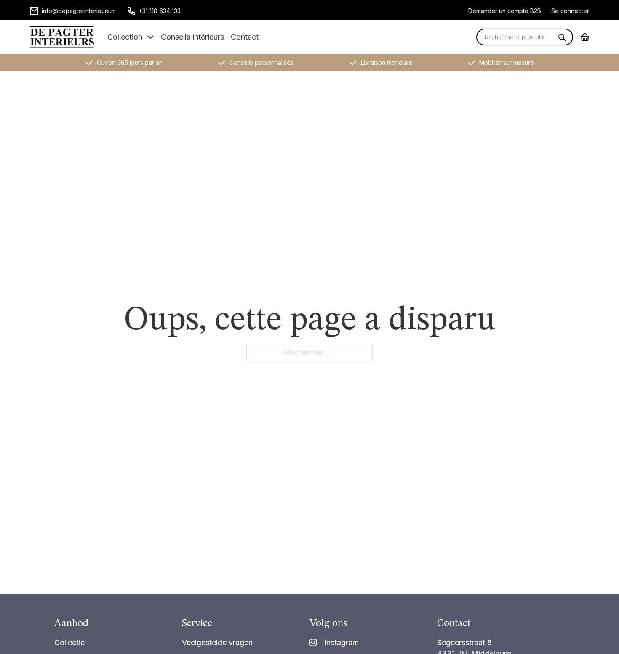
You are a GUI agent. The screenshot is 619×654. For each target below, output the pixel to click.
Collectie (69, 642)
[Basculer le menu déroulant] (150, 37)
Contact (245, 36)
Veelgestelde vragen (217, 642)
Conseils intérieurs (192, 36)
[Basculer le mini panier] (585, 37)
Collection (124, 36)
